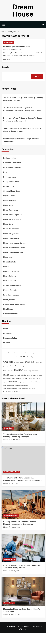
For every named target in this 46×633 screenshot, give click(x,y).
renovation (36, 378)
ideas (6, 374)
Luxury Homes (9, 299)
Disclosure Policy (10, 338)
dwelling (29, 361)
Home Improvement (11, 238)
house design (27, 370)
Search (5, 67)
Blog (5, 172)
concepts (6, 357)
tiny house (32, 388)
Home (5, 328)
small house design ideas (10, 388)
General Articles (9, 200)
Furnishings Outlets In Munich (16, 47)
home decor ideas (8, 370)
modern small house (21, 378)
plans (30, 378)
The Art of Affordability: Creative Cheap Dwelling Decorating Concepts (23, 98)
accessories (6, 353)
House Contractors (11, 271)
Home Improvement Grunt (14, 248)
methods (39, 375)
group (5, 366)
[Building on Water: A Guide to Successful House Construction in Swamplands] (23, 504)
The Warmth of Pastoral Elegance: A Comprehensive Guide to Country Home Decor (22, 109)
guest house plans (13, 366)
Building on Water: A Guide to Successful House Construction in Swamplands (22, 119)
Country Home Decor (11, 191)
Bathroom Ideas (9, 158)
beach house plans (16, 353)
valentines (16, 391)
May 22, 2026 (15, 571)
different (16, 362)
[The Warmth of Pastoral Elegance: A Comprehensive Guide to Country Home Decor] (23, 460)
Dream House (23, 10)
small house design (8, 385)
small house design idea (21, 385)
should (26, 382)
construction (14, 357)
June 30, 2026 (15, 527)
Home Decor (8, 42)
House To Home (9, 276)
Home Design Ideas (11, 229)
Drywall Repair (9, 196)
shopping (20, 382)
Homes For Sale (9, 262)
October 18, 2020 (16, 50)
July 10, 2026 (15, 483)
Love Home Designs (11, 295)
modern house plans (9, 378)
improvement (15, 375)
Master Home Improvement (14, 304)
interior (23, 375)
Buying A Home (9, 177)
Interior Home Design (12, 285)
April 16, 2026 (15, 614)
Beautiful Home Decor (12, 167)
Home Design (8, 224)
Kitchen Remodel (10, 290)
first (36, 362)
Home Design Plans (11, 233)
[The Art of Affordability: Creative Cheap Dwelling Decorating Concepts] (23, 416)
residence (12, 381)
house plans (35, 370)
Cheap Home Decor (11, 181)
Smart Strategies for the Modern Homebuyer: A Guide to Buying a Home (22, 129)
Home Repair (8, 257)
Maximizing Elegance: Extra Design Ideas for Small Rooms (21, 139)
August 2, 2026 (16, 440)
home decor (29, 366)
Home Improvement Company (15, 243)
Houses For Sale (9, 281)
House (5, 266)
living (34, 375)
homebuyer (22, 366)
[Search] (43, 25)
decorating (30, 357)
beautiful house (26, 353)
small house (36, 382)
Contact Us (7, 333)
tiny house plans (8, 391)
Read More (6, 59)
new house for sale (10, 314)
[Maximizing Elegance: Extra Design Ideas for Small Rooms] (23, 591)
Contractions (8, 186)
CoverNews (35, 626)
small (30, 382)
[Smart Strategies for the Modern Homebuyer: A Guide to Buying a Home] (23, 548)
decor (22, 356)
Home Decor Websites (12, 219)
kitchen (29, 375)
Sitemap (6, 343)
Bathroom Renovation (12, 163)
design (8, 361)
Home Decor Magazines (12, 215)
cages (33, 353)
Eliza (6, 50)
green (40, 362)
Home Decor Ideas (10, 210)
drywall (22, 362)
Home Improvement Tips (13, 252)
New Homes (8, 309)
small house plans (23, 388)
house (18, 370)
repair (5, 382)
